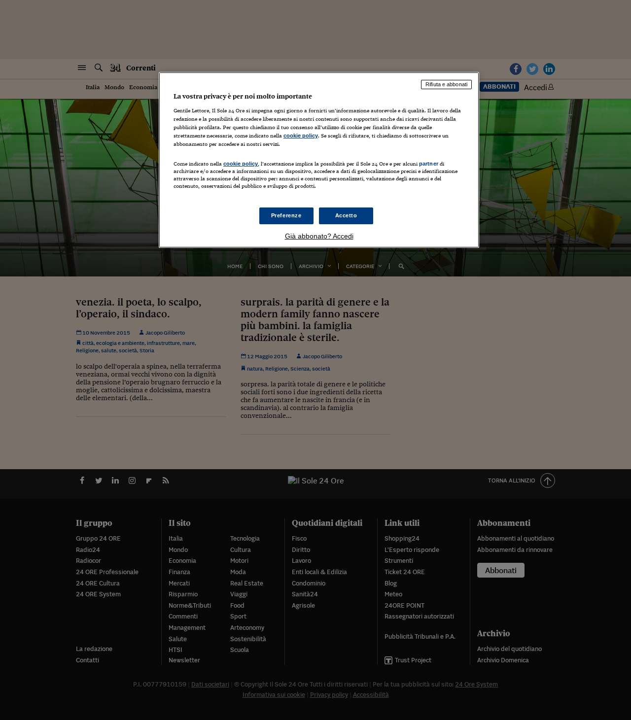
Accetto (346, 215)
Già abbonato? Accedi (319, 236)
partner (428, 164)
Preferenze (286, 215)
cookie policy (300, 135)
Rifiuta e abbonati (446, 84)
